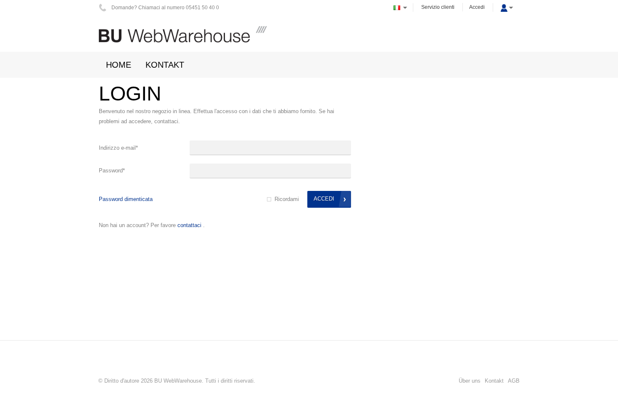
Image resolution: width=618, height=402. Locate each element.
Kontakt (494, 381)
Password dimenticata (126, 199)
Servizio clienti (437, 7)
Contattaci (189, 225)
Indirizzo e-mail (118, 148)
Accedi (477, 7)
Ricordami (287, 199)
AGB (514, 381)
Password (112, 170)
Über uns (470, 381)
